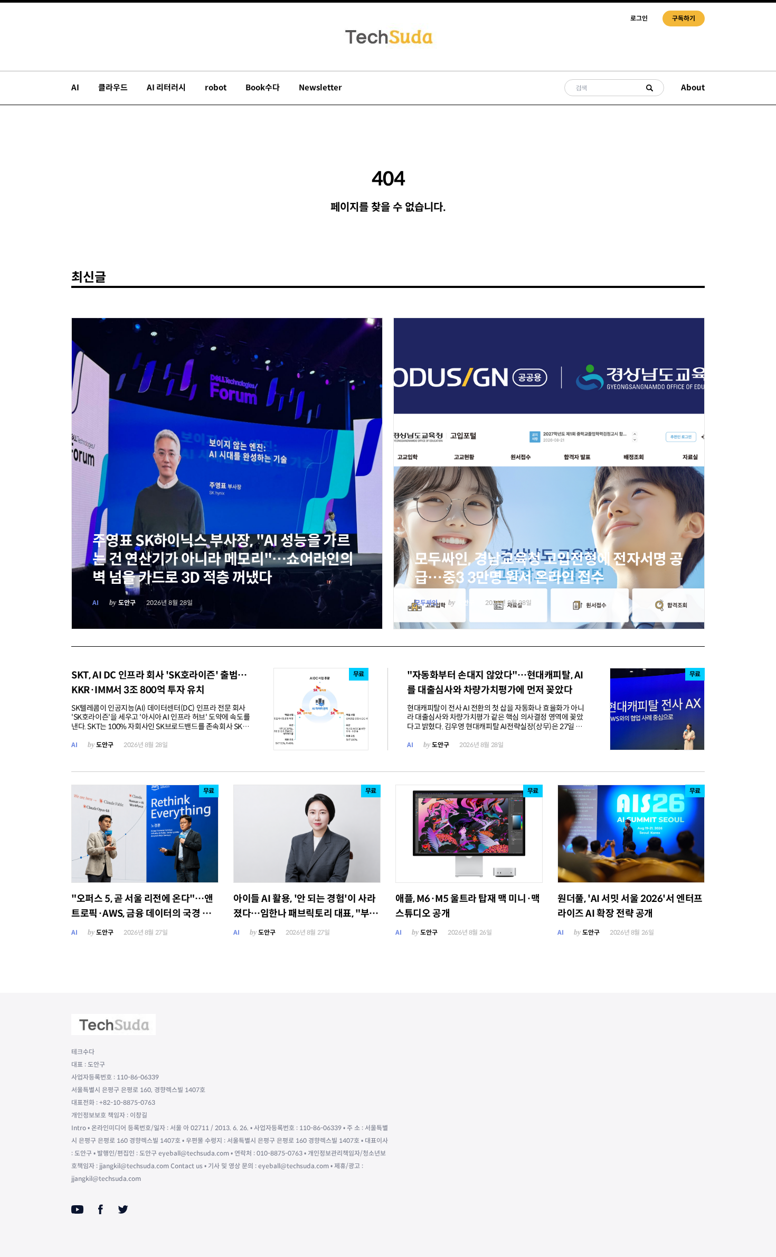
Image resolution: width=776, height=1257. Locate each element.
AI (75, 87)
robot (215, 87)
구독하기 (683, 18)
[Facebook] (100, 1209)
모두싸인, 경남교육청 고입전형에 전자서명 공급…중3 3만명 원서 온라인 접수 (548, 568)
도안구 (127, 603)
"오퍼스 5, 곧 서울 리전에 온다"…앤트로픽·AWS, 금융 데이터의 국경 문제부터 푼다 (142, 913)
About (693, 87)
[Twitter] (123, 1209)
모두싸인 (426, 603)
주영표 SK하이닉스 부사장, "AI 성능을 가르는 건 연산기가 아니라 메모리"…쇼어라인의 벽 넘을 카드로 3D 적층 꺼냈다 (222, 559)
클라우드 (113, 87)
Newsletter (320, 87)
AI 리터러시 (166, 87)
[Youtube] (77, 1209)
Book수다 (262, 87)
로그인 (639, 18)
